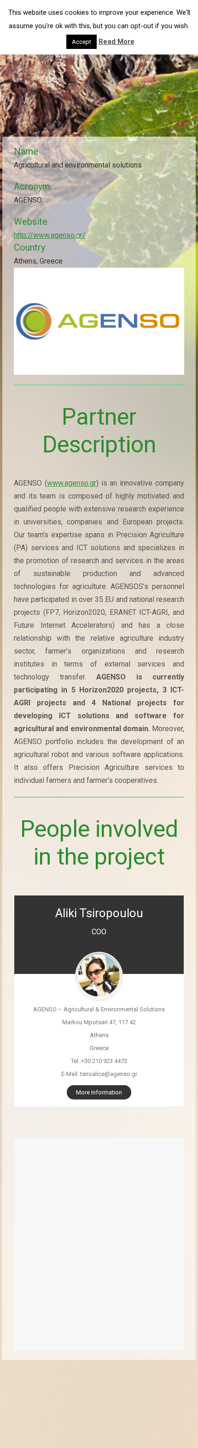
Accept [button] (81, 41)
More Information (99, 1092)
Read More (116, 41)
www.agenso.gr (71, 483)
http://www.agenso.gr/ (50, 235)
